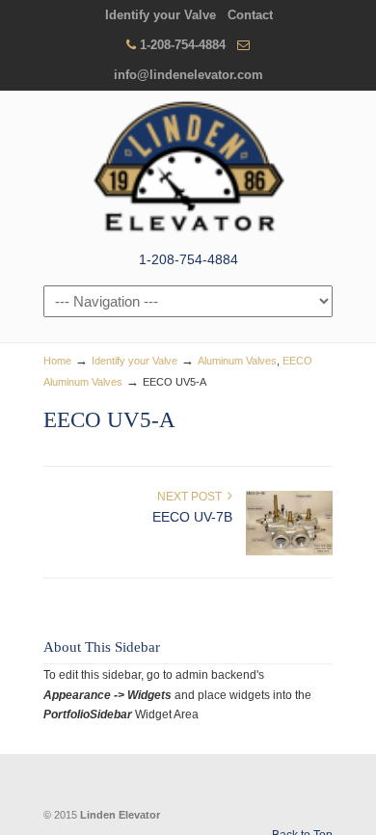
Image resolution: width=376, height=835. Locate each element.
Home (57, 360)
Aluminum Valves (237, 360)
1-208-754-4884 (183, 45)
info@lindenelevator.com (188, 74)
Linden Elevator (188, 168)
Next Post (192, 496)
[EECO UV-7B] (289, 551)
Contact (250, 15)
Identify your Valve (160, 15)
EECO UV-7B (192, 517)
